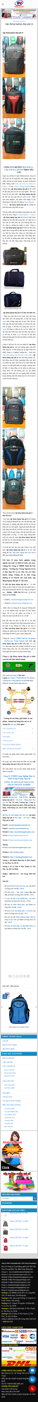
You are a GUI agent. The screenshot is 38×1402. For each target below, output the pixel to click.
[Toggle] (32, 729)
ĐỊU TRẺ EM (8, 1126)
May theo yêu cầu (19, 21)
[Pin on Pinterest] (24, 976)
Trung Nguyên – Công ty (26, 215)
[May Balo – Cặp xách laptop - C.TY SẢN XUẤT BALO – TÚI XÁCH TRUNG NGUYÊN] (19, 4)
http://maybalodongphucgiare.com (20, 1274)
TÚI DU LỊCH (7, 1097)
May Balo (18, 818)
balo (16, 184)
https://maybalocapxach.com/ (19, 835)
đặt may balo (13, 797)
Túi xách (19, 800)
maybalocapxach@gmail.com (21, 603)
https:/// (21, 857)
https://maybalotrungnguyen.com (20, 1277)
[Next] (36, 1011)
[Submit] (35, 1199)
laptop (4, 321)
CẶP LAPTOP (8, 1062)
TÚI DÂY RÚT (8, 1123)
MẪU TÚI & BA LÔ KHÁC (12, 1105)
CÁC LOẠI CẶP (8, 1081)
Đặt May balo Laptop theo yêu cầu (21, 552)
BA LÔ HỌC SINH (10, 1073)
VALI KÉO (6, 1093)
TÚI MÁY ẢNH (8, 1120)
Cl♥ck (22, 888)
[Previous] (2, 1011)
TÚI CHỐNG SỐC (10, 1114)
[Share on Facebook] (13, 976)
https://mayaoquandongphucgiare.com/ (17, 847)
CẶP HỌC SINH (9, 1088)
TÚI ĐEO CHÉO (9, 1109)
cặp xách (22, 184)
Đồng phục (28, 800)
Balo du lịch (23, 797)
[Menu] (3, 4)
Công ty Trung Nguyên (22, 186)
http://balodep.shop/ (17, 852)
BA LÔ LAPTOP (8, 1058)
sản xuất (13, 724)
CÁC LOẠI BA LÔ (9, 1066)
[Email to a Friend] (20, 976)
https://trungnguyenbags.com (19, 1280)
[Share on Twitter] (17, 976)
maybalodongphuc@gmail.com (22, 599)
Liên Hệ (5, 1041)
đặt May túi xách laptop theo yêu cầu (15, 815)
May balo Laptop (8, 1049)
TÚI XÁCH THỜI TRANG (12, 1101)
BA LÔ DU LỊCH (9, 1076)
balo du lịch (28, 355)
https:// (22, 832)
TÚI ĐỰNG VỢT (9, 1117)
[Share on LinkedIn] (28, 976)
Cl (27, 901)
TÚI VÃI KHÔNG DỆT (11, 1112)
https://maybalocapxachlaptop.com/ (21, 840)
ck (30, 901)
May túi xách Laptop (10, 1045)
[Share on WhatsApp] (10, 976)
